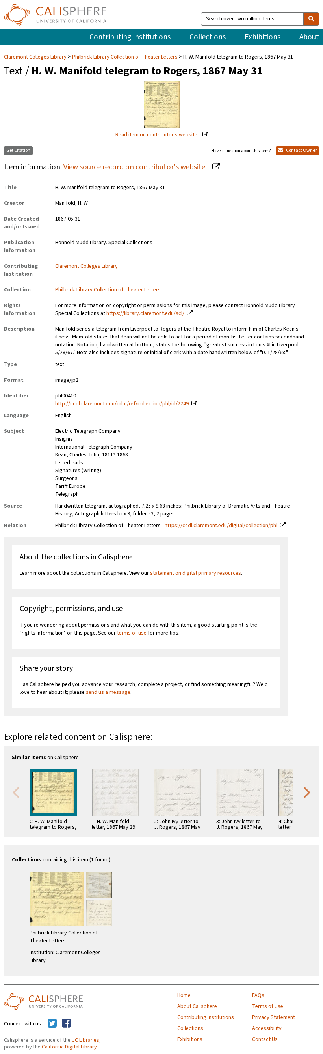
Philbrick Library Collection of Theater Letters (125, 57)
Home (184, 995)
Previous (16, 792)
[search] (311, 19)
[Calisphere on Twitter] (52, 1023)
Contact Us (265, 1039)
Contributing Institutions (130, 36)
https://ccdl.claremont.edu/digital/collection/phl (221, 526)
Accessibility (267, 1028)
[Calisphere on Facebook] (66, 1023)
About (309, 36)
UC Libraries (85, 1040)
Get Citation (18, 150)
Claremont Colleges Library (36, 57)
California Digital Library (69, 1047)
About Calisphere (197, 1006)
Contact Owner (301, 150)
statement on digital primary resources (195, 573)
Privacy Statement (273, 1017)
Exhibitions (262, 36)
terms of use (132, 633)
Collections (207, 36)
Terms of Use (267, 1006)
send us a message (108, 692)
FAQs (258, 995)
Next (307, 792)
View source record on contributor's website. (135, 167)
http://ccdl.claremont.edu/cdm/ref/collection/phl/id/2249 (122, 404)
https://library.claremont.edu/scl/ (145, 313)
